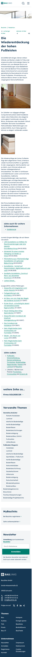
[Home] (16, 575)
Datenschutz (20, 646)
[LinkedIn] (21, 605)
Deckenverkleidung (14, 360)
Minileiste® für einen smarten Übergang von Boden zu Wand (14, 253)
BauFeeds (19, 631)
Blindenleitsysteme (13, 483)
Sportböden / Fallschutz (14, 457)
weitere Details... (9, 281)
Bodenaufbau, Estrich (14, 436)
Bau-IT (3, 631)
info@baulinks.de (10, 600)
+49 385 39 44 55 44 (11, 595)
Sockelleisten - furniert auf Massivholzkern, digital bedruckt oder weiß (17, 268)
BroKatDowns (21, 627)
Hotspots (19, 617)
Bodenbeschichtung (13, 468)
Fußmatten (10, 439)
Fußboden (10, 356)
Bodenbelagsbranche (10, 489)
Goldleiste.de (11, 229)
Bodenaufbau (11, 486)
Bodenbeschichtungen (14, 430)
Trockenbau (11, 362)
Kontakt (4, 652)
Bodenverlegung (12, 433)
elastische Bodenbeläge (14, 421)
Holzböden (10, 448)
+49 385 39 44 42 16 (11, 598)
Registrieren (5, 649)
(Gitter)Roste (10, 442)
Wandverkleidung (13, 358)
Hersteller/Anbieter (10, 413)
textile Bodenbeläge (13, 424)
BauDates (19, 624)
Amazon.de (23, 374)
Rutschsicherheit (12, 480)
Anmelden (4, 646)
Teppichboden (12, 364)
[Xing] (24, 605)
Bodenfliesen (10, 427)
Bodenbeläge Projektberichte (13, 498)
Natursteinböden (12, 465)
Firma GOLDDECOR (12, 394)
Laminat (10, 367)
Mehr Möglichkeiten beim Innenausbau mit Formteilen (13, 330)
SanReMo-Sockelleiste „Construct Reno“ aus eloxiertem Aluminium (16, 275)
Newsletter (5, 643)
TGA (2, 624)
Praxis (3, 627)
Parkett (20, 364)
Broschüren (7, 492)
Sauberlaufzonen (12, 471)
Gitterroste (10, 474)
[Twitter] (14, 605)
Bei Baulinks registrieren (11, 516)
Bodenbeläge (20, 362)
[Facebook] (18, 605)
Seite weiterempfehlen (11, 521)
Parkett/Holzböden (13, 416)
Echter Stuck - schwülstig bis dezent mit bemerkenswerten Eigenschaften (16, 305)
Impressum (20, 643)
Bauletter (6, 542)
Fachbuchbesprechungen (12, 495)
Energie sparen (21, 621)
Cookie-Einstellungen (20, 650)
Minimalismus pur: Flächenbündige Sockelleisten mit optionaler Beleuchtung (16, 261)
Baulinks (3, 27)
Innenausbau (12, 374)
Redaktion (11, 27)
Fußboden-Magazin (10, 445)
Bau (2, 617)
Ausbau (4, 621)
